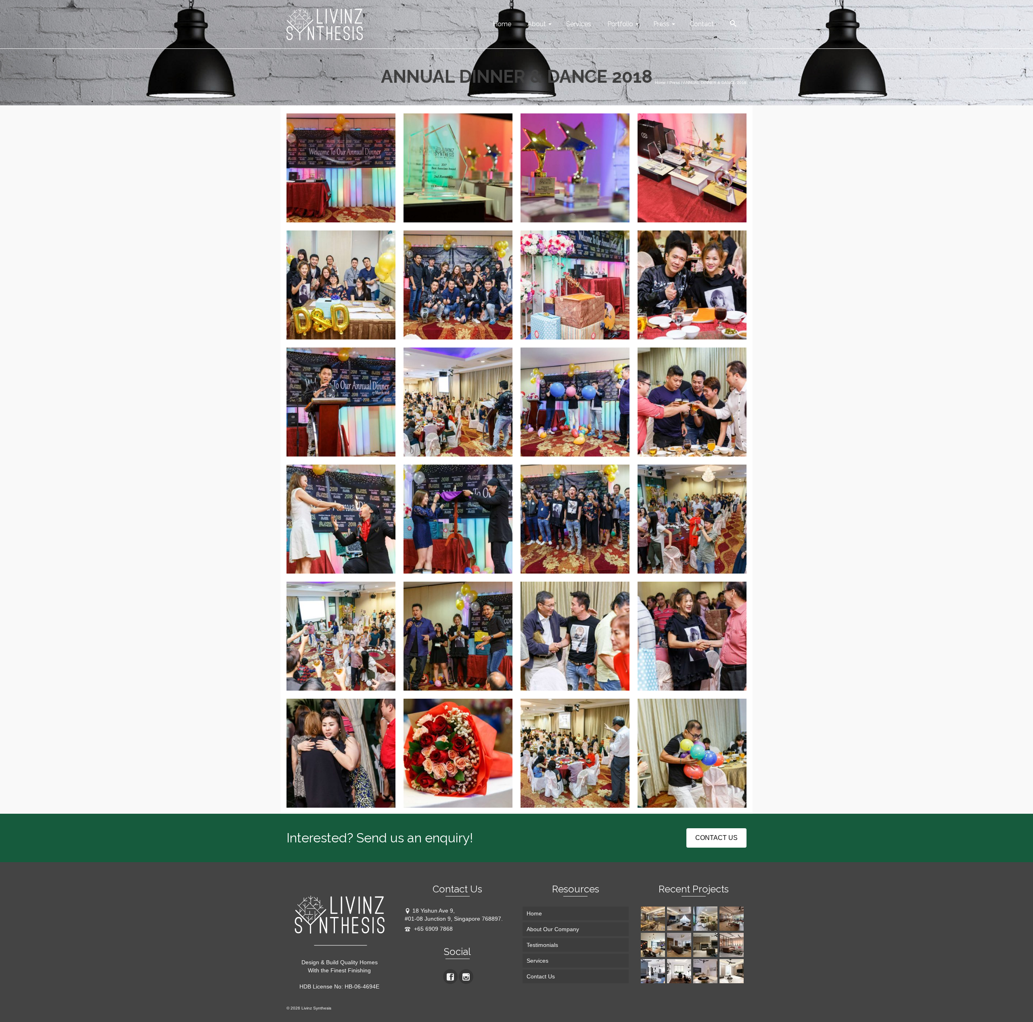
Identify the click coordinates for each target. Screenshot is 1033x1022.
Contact (702, 24)
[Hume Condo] (706, 945)
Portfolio (620, 24)
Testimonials (542, 945)
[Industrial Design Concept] (732, 945)
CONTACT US (716, 837)
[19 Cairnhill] (706, 919)
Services (578, 24)
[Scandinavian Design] (706, 971)
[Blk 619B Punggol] (654, 919)
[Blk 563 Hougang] (732, 919)
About (536, 24)
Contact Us (541, 976)
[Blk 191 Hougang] (654, 945)
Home (502, 24)
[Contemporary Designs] (654, 971)
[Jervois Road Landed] (680, 945)
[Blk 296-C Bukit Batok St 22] (732, 971)
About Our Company (553, 929)
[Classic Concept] (680, 971)
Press (661, 24)
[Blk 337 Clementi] (680, 919)
